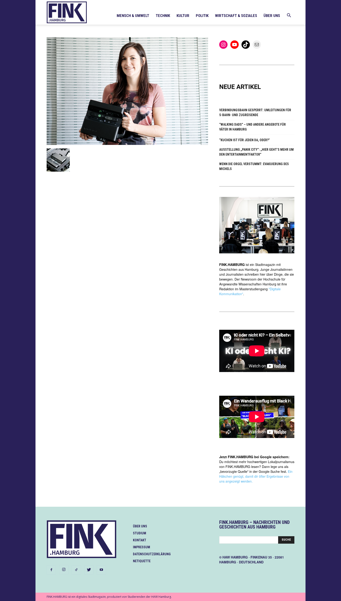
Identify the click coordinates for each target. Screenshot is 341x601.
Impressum (141, 547)
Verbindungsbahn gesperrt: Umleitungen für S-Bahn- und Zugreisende (255, 112)
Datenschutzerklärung (152, 554)
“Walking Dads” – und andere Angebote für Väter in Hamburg (252, 127)
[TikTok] (76, 570)
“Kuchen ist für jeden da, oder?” (244, 140)
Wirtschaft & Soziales (236, 15)
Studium (139, 533)
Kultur (183, 15)
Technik (163, 15)
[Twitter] (88, 570)
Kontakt (139, 540)
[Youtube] (101, 570)
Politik (202, 15)
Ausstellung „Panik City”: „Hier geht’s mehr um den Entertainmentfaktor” (256, 152)
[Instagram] (63, 569)
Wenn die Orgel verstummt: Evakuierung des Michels (254, 166)
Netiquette (142, 561)
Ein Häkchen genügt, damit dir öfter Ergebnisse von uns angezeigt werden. (256, 476)
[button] (288, 16)
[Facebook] (51, 570)
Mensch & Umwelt (133, 15)
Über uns (272, 15)
